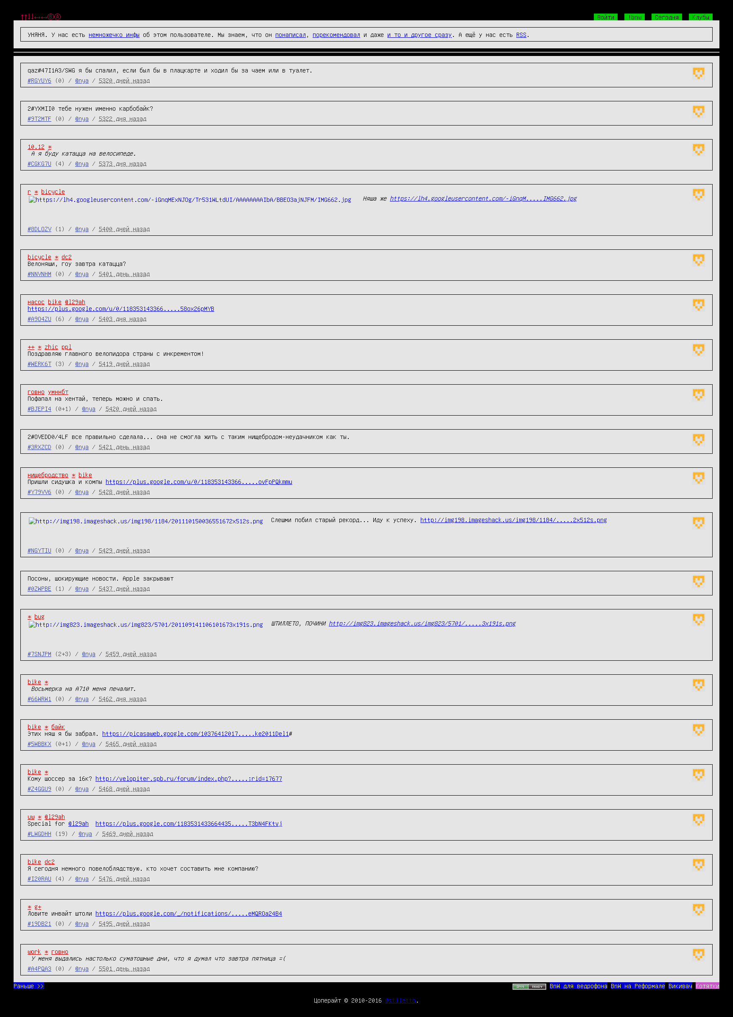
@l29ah (75, 301)
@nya (82, 80)
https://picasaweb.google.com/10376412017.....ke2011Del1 (195, 733)
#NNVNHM (39, 273)
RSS (521, 34)
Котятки (707, 985)
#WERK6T (39, 363)
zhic (51, 346)
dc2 (67, 256)
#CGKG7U (39, 163)
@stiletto (400, 1000)
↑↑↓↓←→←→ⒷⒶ (40, 17)
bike (55, 301)
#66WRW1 (39, 698)
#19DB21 (39, 923)
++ (31, 346)
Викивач (680, 985)
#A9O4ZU (39, 318)
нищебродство (48, 474)
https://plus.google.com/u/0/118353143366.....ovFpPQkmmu (199, 481)
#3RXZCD (39, 446)
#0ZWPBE (39, 588)
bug (39, 616)
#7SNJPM (39, 653)
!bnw (634, 17)
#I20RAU (39, 878)
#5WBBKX (39, 743)
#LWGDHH (39, 833)
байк (58, 726)
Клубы (700, 17)
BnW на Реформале (638, 985)
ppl (67, 346)
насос (36, 301)
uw (31, 816)
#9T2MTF (39, 118)
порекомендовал (336, 34)
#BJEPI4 (39, 408)
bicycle (53, 191)
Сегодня (667, 17)
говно (36, 391)
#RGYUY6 (39, 80)
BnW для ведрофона (578, 985)
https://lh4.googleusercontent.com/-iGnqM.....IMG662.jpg (483, 198)
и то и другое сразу (419, 34)
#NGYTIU (39, 550)
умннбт (58, 391)
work (34, 951)
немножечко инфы (114, 34)
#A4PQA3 (39, 968)
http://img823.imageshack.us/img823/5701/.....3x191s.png (422, 623)
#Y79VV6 (39, 491)
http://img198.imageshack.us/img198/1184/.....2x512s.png (513, 519)
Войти (605, 17)
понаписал (290, 34)
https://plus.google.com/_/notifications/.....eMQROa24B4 (188, 913)
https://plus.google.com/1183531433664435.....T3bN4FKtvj (188, 823)
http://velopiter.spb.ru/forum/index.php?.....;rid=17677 (188, 778)
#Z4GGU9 (39, 788)
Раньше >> (29, 985)
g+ (37, 906)
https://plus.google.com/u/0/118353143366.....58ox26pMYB (121, 308)
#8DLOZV (39, 228)
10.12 (36, 146)
